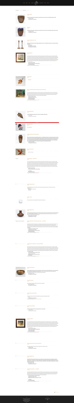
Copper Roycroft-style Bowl (30, 267)
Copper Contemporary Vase (31, 184)
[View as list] (29, 10)
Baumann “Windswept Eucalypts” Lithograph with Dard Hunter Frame (36, 89)
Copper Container (29, 14)
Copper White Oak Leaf (30, 111)
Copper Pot (28, 27)
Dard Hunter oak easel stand (31, 167)
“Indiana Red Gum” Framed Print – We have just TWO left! (35, 243)
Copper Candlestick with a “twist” (31, 40)
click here (37, 65)
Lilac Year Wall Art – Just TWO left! (32, 158)
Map (47, 399)
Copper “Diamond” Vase (30, 209)
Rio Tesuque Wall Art (30, 318)
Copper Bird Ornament (30, 280)
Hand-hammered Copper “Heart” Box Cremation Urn (34, 343)
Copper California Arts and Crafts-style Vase (33, 134)
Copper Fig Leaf (29, 76)
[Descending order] (21, 10)
